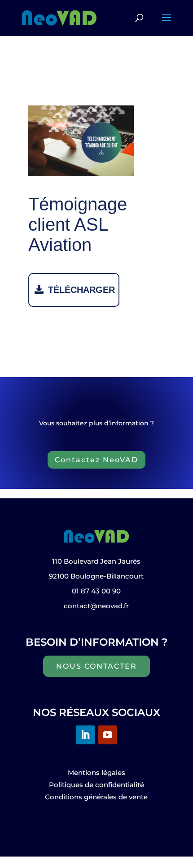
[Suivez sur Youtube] (107, 734)
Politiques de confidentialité (96, 784)
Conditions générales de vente (96, 797)
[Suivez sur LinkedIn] (85, 734)
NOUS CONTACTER (96, 666)
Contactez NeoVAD (96, 460)
